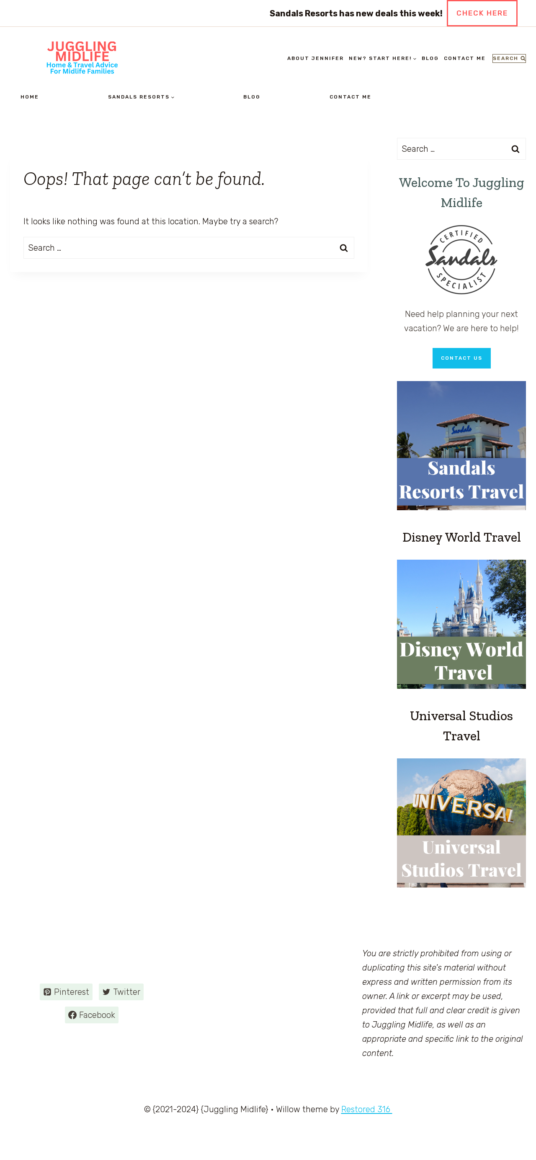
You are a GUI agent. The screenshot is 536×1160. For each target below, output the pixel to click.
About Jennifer (315, 58)
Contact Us (461, 358)
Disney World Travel (461, 537)
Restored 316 (366, 1109)
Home (30, 97)
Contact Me (465, 58)
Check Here (482, 13)
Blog (430, 58)
